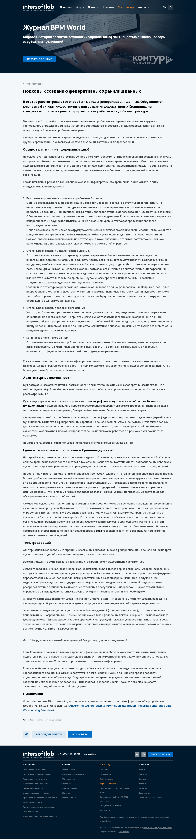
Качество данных (69, 788)
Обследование (68, 769)
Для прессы (105, 810)
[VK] (26, 734)
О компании (144, 779)
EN (164, 7)
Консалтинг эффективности (74, 774)
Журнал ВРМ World (108, 783)
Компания (108, 7)
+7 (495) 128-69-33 (69, 754)
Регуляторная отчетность (35, 779)
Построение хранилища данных (37, 774)
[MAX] (143, 754)
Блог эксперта (106, 779)
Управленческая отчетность (36, 793)
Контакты (143, 7)
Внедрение (66, 783)
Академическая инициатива (151, 797)
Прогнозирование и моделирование (39, 807)
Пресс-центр (126, 7)
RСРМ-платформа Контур (34, 769)
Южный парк (124, 831)
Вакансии (143, 788)
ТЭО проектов (68, 779)
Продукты (66, 7)
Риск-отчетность (31, 811)
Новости (104, 769)
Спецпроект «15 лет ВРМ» (111, 805)
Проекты (93, 7)
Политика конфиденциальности (157, 827)
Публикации (105, 774)
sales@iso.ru (91, 754)
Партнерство (145, 793)
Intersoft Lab (38, 7)
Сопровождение (68, 797)
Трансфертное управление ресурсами (40, 797)
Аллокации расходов (32, 802)
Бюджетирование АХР (33, 788)
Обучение (65, 793)
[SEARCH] (170, 7)
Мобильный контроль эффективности (40, 816)
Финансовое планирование (35, 783)
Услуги (80, 7)
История (142, 783)
